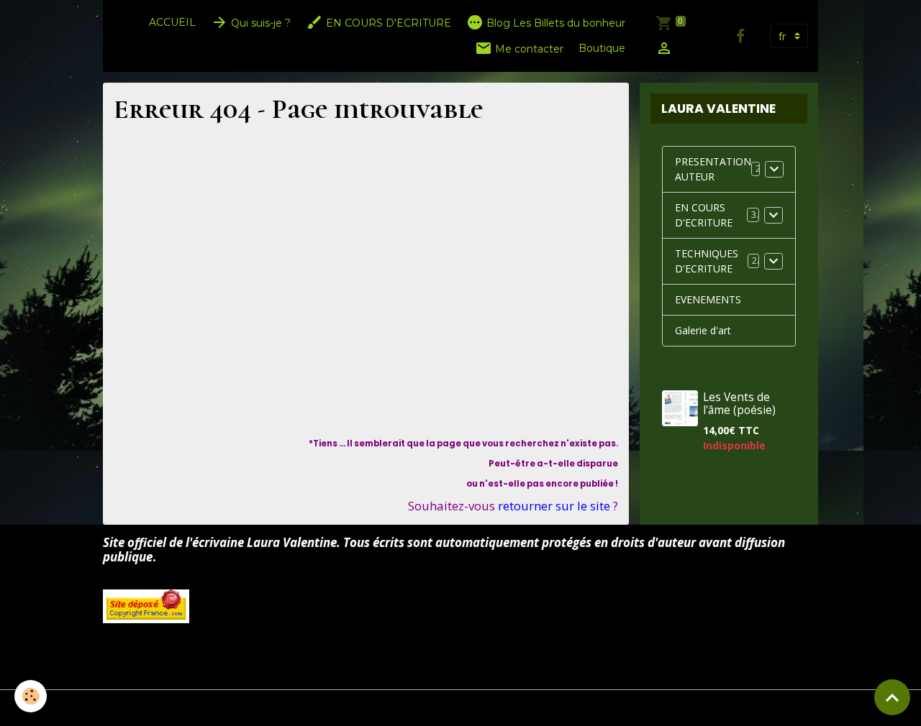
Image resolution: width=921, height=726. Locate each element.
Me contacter (527, 48)
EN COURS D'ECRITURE (387, 23)
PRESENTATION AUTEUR (713, 169)
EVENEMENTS (708, 299)
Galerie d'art (703, 330)
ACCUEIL (172, 22)
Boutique (602, 48)
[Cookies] (30, 696)
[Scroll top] (892, 697)
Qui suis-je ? (259, 23)
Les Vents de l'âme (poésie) (739, 403)
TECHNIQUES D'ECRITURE (706, 261)
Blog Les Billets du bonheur (554, 23)
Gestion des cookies (461, 707)
